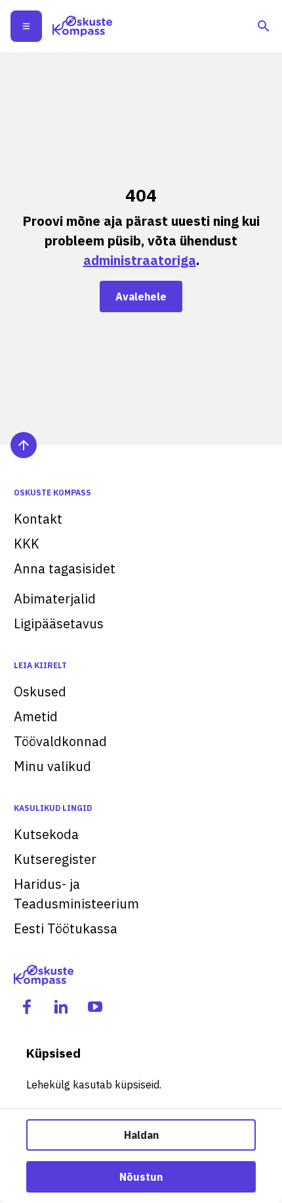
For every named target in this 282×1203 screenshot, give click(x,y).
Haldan (141, 1134)
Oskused (40, 691)
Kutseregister (55, 859)
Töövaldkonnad (60, 741)
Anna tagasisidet (64, 568)
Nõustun (141, 1176)
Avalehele (141, 296)
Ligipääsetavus (59, 623)
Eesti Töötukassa (65, 928)
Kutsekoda (46, 834)
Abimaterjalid (55, 598)
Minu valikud (52, 766)
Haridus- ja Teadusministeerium (76, 893)
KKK (26, 543)
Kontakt (38, 519)
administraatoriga (139, 260)
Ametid (36, 716)
